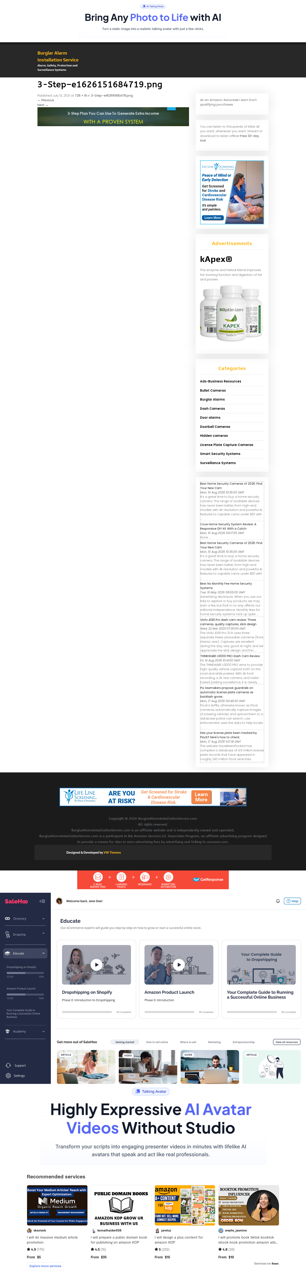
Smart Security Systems (220, 454)
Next (42, 105)
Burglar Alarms (212, 399)
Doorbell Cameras (215, 427)
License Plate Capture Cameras (226, 445)
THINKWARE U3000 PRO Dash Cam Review (230, 656)
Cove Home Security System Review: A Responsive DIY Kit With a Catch (228, 526)
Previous (45, 100)
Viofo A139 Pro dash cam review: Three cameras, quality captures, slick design (228, 622)
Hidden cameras (214, 435)
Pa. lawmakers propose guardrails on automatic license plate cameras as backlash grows (226, 692)
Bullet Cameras (213, 390)
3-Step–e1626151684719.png (112, 95)
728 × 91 (81, 95)
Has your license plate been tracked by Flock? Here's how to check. (228, 735)
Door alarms (210, 417)
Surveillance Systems (218, 463)
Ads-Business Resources (220, 381)
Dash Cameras (212, 408)
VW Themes (112, 852)
